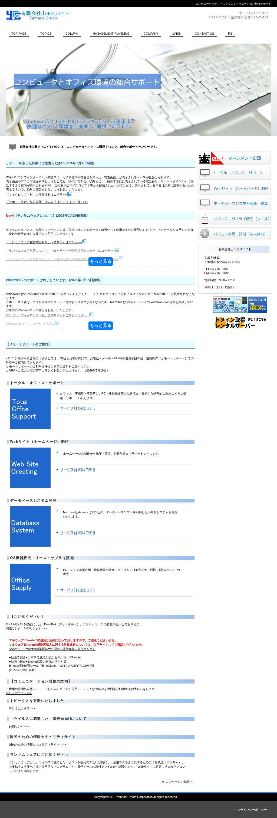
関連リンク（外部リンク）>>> (26, 628)
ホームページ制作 (235, 188)
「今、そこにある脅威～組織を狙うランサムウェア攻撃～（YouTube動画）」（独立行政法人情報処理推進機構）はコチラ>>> (90, 267)
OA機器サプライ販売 (235, 218)
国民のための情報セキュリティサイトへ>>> (38, 744)
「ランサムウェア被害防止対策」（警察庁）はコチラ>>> (44, 242)
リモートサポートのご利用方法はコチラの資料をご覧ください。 (49, 366)
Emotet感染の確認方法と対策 (47, 661)
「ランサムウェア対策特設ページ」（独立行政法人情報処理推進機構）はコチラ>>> (62, 259)
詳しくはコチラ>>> (19, 693)
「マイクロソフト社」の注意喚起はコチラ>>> (36, 194)
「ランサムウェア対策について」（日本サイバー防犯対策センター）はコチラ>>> (60, 250)
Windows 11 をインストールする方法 (30, 323)
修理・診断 (235, 233)
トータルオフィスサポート (235, 173)
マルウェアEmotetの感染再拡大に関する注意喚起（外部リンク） (52, 649)
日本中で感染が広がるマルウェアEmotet (54, 657)
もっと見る (100, 261)
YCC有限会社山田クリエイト (80, 15)
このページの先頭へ (179, 781)
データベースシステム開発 (235, 203)
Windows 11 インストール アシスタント (32, 332)
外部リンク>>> (19, 726)
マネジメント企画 (235, 158)
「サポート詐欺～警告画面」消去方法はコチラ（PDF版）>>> (47, 201)
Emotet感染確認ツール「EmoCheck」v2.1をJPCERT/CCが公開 (51, 665)
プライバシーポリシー (252, 809)
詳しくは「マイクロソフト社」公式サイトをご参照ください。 (47, 315)
